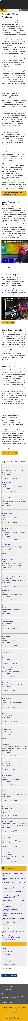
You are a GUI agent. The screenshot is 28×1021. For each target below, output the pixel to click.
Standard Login (18, 1015)
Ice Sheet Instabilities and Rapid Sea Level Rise (13, 878)
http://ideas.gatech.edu (8, 173)
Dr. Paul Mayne (6, 636)
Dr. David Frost (6, 544)
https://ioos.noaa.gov (7, 160)
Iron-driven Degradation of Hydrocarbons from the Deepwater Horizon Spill (13, 932)
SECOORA (17, 154)
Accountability (15, 1009)
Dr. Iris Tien (5, 791)
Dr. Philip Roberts (6, 729)
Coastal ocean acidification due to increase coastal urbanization (13, 905)
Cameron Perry (6, 714)
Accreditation (23, 1009)
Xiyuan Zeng (5, 852)
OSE (3, 6)
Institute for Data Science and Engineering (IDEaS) (13, 193)
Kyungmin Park (6, 683)
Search (24, 10)
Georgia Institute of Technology (4, 5)
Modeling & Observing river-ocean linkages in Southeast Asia (13, 887)
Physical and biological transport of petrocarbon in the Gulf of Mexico (11, 936)
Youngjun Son (5, 760)
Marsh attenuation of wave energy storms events (13, 918)
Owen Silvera (5, 744)
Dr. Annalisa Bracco (7, 482)
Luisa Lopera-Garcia (7, 621)
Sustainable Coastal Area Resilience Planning (12, 914)
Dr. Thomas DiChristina (8, 513)
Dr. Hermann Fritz (6, 529)
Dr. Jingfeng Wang (6, 806)
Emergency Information (7, 1007)
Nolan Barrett (5, 467)
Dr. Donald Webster (7, 821)
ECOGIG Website (9, 322)
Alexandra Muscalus (7, 667)
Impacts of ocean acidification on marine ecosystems (12, 923)
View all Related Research (9, 939)
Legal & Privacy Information (21, 1007)
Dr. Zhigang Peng (6, 698)
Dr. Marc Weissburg (7, 837)
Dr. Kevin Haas (6, 575)
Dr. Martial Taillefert (7, 775)
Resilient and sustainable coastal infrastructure (11, 910)
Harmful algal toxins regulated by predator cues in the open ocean (13, 896)
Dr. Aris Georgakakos (7, 559)
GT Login (8, 1015)
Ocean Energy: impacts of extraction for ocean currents (12, 892)
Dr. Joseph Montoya (7, 652)
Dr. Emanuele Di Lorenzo (8, 498)
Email (8, 474)
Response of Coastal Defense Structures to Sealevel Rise (13, 883)
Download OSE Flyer (10, 976)
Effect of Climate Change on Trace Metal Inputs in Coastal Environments (13, 901)
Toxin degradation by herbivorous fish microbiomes (12, 927)
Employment (14, 1012)
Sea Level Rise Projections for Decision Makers (12, 874)
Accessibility (6, 1009)
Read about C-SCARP (10, 453)
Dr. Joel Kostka (6, 606)
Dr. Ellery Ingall (6, 590)
